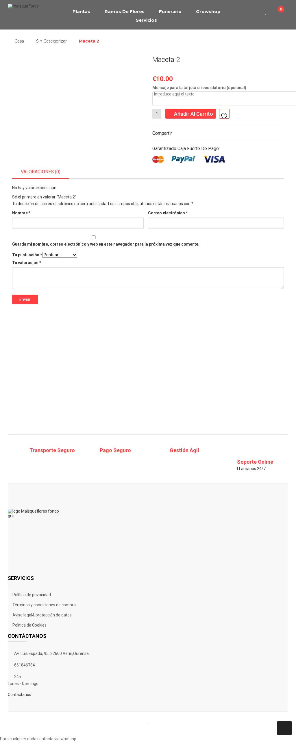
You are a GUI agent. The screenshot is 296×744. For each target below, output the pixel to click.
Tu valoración (26, 262)
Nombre (21, 213)
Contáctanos (19, 694)
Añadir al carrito (193, 114)
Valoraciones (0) (40, 171)
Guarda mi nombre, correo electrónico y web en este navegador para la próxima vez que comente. (105, 244)
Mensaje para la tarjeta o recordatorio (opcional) (199, 87)
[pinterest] (150, 730)
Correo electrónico (168, 213)
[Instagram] (165, 730)
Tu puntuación (27, 255)
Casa (19, 41)
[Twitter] (135, 730)
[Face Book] (120, 730)
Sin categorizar (51, 41)
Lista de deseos (267, 12)
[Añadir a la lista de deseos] (224, 114)
